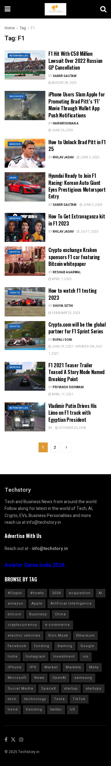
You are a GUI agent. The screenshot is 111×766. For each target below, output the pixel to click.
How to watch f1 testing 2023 (72, 294)
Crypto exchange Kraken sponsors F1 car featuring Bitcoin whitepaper (74, 256)
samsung (83, 677)
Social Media (20, 688)
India (13, 656)
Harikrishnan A (66, 123)
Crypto (15, 252)
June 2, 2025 (90, 157)
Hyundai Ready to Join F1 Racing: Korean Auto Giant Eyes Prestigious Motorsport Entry (76, 186)
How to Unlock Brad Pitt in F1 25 (77, 145)
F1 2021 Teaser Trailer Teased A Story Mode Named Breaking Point (76, 372)
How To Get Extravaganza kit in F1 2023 (76, 220)
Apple (37, 603)
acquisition (80, 593)
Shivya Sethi (63, 306)
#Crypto (15, 593)
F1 (33, 28)
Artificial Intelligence (71, 603)
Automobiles (19, 55)
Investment (64, 656)
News (39, 677)
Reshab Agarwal (67, 272)
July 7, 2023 (89, 232)
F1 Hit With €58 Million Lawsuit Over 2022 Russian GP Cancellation (75, 60)
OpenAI (59, 677)
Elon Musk (58, 635)
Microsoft (17, 677)
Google (87, 646)
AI (100, 593)
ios (85, 656)
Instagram (35, 656)
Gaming (15, 144)
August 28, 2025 (64, 83)
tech (12, 699)
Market (51, 667)
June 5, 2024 (92, 205)
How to (15, 292)
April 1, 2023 (61, 279)
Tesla (59, 699)
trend (13, 709)
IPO (33, 667)
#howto (37, 593)
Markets (73, 667)
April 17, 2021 (62, 394)
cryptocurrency (22, 624)
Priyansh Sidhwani (68, 387)
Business (17, 96)
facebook (17, 646)
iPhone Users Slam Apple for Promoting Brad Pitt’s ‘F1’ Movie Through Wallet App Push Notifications (76, 105)
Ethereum (85, 635)
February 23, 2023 (65, 313)
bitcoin (14, 614)
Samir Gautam (64, 76)
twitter (56, 709)
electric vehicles (24, 635)
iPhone (15, 667)
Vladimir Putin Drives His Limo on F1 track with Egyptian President (72, 412)
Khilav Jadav (63, 157)
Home (10, 28)
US (72, 709)
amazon (15, 603)
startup (71, 688)
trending (34, 709)
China (60, 614)
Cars (13, 177)
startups (93, 688)
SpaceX (48, 688)
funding (41, 646)
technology (35, 699)
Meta (94, 667)
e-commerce (57, 624)
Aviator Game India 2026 (35, 565)
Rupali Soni (62, 340)
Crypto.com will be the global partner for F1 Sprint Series (77, 328)
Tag (23, 28)
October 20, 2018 (72, 428)
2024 (56, 593)
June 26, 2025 (62, 130)
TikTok (79, 699)
